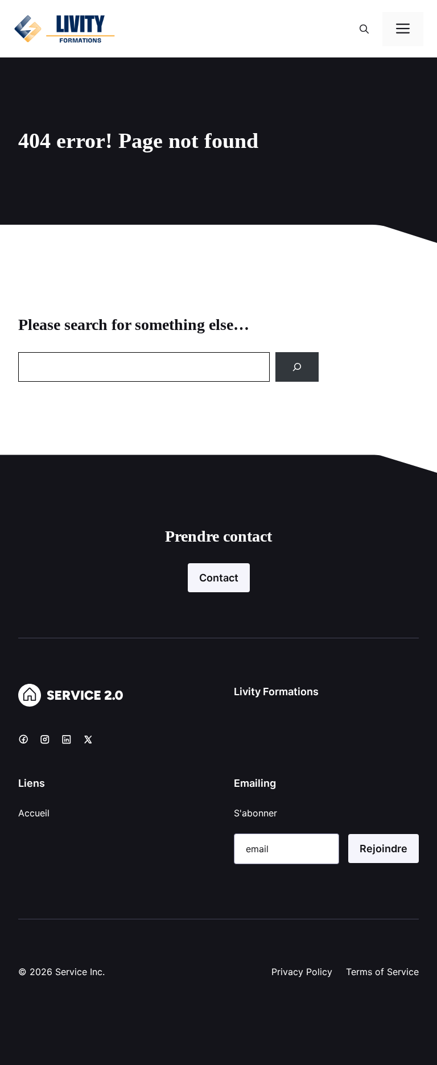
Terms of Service (382, 971)
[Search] (297, 367)
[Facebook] (23, 739)
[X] (88, 739)
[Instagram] (45, 739)
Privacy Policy (301, 971)
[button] (364, 29)
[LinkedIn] (66, 739)
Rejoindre (383, 849)
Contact (218, 578)
